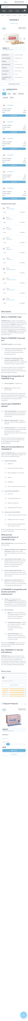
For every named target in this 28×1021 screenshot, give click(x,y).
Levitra (11, 97)
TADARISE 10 (9, 229)
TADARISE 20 (9, 239)
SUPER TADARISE (10, 209)
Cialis (20, 15)
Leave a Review (14, 685)
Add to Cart (14, 115)
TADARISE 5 (10, 105)
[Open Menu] (26, 2)
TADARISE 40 (9, 249)
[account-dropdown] (4, 10)
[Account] (17, 10)
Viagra (14, 93)
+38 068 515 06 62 (19, 1)
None (4, 93)
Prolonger (5, 97)
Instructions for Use (14, 84)
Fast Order (14, 754)
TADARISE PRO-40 (10, 300)
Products (8, 15)
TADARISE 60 (9, 259)
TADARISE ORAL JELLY (11, 279)
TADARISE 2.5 (9, 219)
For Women (21, 93)
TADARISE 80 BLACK (11, 269)
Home (2, 15)
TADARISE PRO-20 (10, 289)
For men (14, 15)
